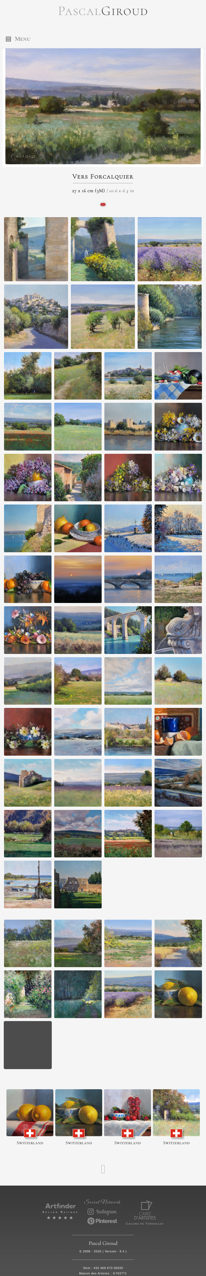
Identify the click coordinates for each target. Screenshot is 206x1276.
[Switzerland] (29, 1112)
